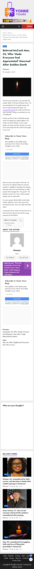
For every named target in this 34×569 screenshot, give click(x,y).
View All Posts (23, 258)
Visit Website (10, 258)
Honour (6, 69)
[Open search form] (19, 26)
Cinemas (17, 556)
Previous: (16, 333)
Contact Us (25, 558)
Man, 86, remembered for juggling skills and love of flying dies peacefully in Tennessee (16, 544)
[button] (3, 26)
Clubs (23, 556)
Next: (16, 342)
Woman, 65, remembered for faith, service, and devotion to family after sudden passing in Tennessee (17, 481)
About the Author (9, 223)
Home (5, 556)
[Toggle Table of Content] (20, 220)
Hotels (6, 558)
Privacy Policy (16, 560)
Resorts (11, 558)
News (29, 26)
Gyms (28, 556)
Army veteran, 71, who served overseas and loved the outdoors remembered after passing (15, 512)
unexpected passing (9, 110)
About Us (18, 558)
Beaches (11, 556)
